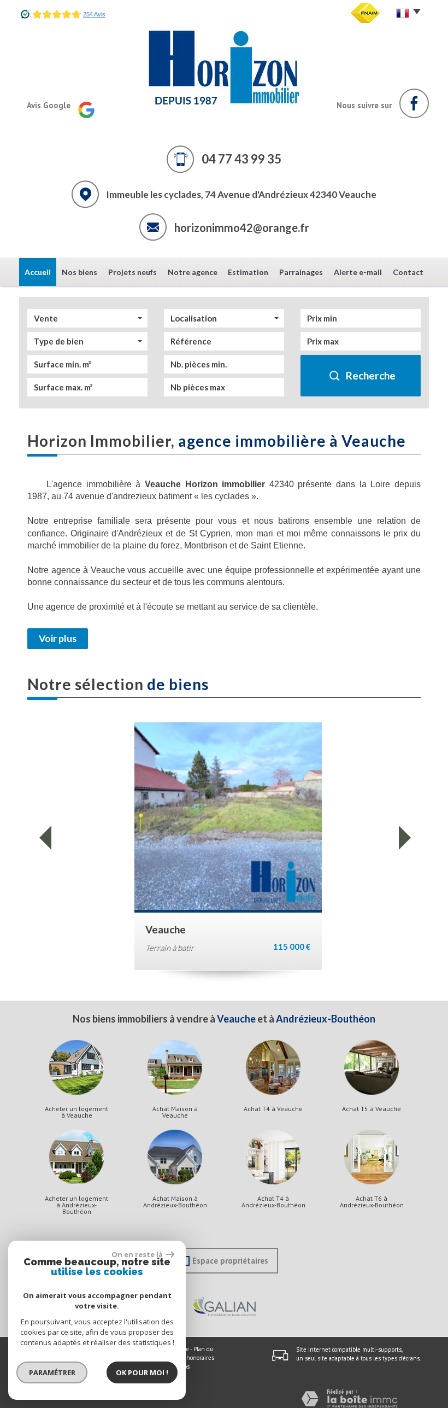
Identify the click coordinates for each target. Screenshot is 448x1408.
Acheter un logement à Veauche (76, 1112)
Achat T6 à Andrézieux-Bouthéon (372, 1201)
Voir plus (57, 638)
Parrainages (301, 272)
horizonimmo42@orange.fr (241, 227)
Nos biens (79, 272)
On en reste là (137, 1254)
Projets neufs (132, 272)
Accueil (38, 272)
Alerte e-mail (358, 272)
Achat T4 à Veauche (273, 1109)
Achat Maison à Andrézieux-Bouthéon (175, 1201)
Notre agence (192, 272)
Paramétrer (52, 1372)
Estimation (248, 272)
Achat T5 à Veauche (371, 1109)
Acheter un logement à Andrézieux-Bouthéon (76, 1205)
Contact (408, 272)
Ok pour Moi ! (142, 1372)
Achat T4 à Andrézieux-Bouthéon (273, 1201)
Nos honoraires (194, 1358)
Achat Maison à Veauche (175, 1112)
